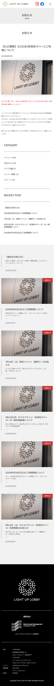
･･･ (6, 266)
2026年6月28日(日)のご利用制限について (21, 232)
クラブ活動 (8, 168)
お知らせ (27, 33)
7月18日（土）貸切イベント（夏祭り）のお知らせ (25, 218)
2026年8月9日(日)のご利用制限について (20, 213)
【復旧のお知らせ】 (12, 207)
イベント (7, 157)
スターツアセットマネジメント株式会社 (27, 634)
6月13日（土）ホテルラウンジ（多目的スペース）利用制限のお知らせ (27, 526)
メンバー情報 (9, 174)
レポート (7, 179)
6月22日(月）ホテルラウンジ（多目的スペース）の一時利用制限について (27, 225)
